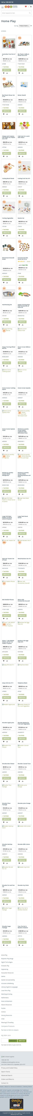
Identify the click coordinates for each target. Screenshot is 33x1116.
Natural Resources (6, 1005)
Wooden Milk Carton (24, 844)
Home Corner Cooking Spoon (8, 388)
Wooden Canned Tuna (24, 763)
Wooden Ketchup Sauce (7, 844)
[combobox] (16, 13)
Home (1, 1086)
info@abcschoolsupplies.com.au (10, 1062)
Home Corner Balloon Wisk (24, 347)
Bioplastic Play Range (7, 958)
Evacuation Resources (7, 973)
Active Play (4, 955)
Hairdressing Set (7, 304)
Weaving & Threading (7, 1022)
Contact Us (4, 1083)
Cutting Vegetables (7, 218)
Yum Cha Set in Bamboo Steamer (23, 926)
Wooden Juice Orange (24, 803)
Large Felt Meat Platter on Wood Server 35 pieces (7, 517)
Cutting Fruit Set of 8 (24, 178)
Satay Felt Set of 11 (7, 683)
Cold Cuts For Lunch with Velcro (24, 136)
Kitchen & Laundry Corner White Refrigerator (7, 474)
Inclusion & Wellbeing (7, 983)
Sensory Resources (6, 1015)
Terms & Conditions (16, 1086)
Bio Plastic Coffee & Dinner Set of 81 (23, 54)
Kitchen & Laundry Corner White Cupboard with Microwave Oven (23, 431)
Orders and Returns (7, 1079)
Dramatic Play (5, 966)
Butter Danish (22, 95)
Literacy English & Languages (9, 987)
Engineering (4, 969)
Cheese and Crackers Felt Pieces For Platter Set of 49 (8, 137)
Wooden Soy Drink (23, 885)
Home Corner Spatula (24, 388)
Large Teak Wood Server (23, 516)
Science (3, 1012)
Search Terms (5, 1072)
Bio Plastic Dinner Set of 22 (8, 95)
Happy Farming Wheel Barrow (8, 347)
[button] (3, 72)
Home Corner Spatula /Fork (8, 429)
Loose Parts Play (5, 990)
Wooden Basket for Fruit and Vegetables (24, 723)
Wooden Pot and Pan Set (8, 885)
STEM (2, 1019)
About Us (7, 1086)
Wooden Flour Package (6, 803)
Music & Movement (6, 1001)
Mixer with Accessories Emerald (24, 600)
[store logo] (11, 6)
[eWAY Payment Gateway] (16, 1109)
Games (3, 976)
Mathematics (5, 997)
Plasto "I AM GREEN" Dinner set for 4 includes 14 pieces (8, 642)
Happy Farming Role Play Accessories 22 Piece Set (24, 306)
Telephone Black (22, 683)
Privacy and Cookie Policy (9, 1068)
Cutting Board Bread (8, 178)
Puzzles (3, 1008)
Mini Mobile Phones (8, 599)
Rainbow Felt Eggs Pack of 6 (23, 641)
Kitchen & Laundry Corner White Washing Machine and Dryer (24, 474)
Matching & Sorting (6, 994)
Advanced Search (6, 1075)
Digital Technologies (7, 962)
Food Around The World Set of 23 (23, 258)
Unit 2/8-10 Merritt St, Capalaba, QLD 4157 (13, 1064)
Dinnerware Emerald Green (8, 258)
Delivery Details (27, 1086)
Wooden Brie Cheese (8, 763)
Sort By (16, 26)
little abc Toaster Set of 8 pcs (8, 559)
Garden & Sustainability (8, 980)
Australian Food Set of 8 (8, 54)
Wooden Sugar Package (6, 926)
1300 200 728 (5, 1060)
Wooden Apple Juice (8, 722)
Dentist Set (21, 218)
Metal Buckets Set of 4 (24, 558)
